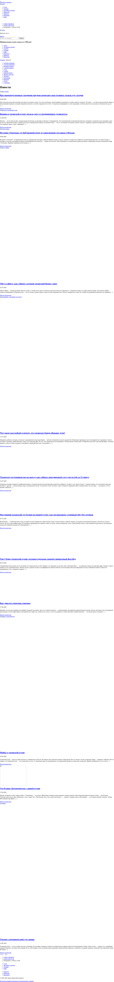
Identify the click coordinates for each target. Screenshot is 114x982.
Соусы (5, 81)
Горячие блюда (8, 73)
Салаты (6, 71)
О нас (5, 45)
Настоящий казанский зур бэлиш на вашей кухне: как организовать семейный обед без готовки (46, 515)
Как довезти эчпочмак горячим (15, 603)
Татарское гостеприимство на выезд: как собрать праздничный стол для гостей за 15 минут (44, 477)
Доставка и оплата (9, 47)
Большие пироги (9, 66)
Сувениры (7, 83)
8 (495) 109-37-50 (9, 25)
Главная (2, 60)
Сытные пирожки (9, 63)
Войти (2, 36)
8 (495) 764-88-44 (9, 24)
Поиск (22, 38)
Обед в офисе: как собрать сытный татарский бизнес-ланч (28, 284)
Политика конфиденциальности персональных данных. (17, 981)
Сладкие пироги (9, 68)
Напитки (6, 79)
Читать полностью (5, 108)
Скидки (6, 48)
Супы (5, 69)
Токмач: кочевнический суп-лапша (17, 939)
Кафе (5, 52)
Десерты (6, 76)
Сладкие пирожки (9, 64)
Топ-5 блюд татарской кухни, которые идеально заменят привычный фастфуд (38, 559)
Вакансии (7, 57)
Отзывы (6, 50)
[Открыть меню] (0, 1)
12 (5, 954)
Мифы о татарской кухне (12, 752)
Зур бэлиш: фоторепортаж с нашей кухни (20, 788)
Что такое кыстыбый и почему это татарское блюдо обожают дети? (32, 433)
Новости (6, 55)
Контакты (7, 53)
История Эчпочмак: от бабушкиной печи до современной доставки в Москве (37, 133)
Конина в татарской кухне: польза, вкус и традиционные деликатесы (33, 114)
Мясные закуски (9, 74)
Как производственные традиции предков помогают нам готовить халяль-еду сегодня (41, 95)
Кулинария (7, 78)
